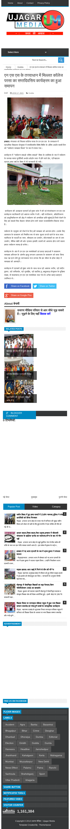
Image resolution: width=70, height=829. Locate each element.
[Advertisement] (38, 42)
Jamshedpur (41, 749)
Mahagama (56, 755)
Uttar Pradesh (12, 780)
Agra (22, 724)
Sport (42, 774)
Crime (36, 730)
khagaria (30, 780)
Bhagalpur (10, 730)
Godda (31, 93)
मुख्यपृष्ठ (34, 497)
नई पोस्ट (6, 497)
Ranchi (52, 767)
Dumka (39, 737)
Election (9, 743)
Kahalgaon (27, 755)
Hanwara (10, 749)
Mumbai (9, 761)
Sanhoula (10, 774)
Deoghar (49, 730)
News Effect (11, 767)
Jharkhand (10, 755)
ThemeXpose (45, 825)
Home (10, 3)
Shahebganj (27, 774)
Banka (34, 724)
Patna (40, 767)
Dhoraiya (25, 737)
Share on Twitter (47, 286)
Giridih (22, 743)
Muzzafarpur (26, 761)
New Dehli (43, 761)
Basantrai (48, 724)
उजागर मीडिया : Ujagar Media (43, 821)
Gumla (48, 743)
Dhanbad (10, 737)
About (19, 3)
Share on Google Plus (21, 295)
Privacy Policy (43, 3)
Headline (25, 749)
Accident (9, 724)
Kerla (41, 755)
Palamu (27, 767)
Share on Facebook (20, 286)
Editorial (53, 737)
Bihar (24, 730)
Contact (30, 3)
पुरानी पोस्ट (63, 497)
